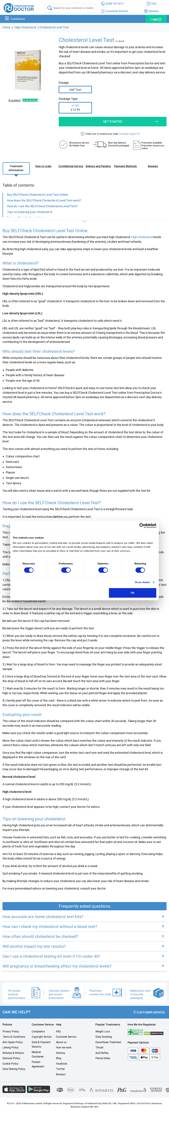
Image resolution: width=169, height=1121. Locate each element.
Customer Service (150, 1012)
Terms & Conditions (13, 1036)
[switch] (66, 570)
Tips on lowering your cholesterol (29, 212)
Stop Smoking (103, 1036)
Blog (58, 1058)
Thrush (99, 1047)
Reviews (61, 1074)
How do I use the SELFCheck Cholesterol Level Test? (42, 206)
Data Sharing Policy (13, 1069)
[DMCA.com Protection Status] (154, 1033)
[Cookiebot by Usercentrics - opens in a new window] (141, 525)
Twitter (60, 1069)
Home (6, 27)
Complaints (38, 1031)
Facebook (61, 1063)
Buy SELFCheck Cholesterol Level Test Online (37, 194)
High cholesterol (25, 27)
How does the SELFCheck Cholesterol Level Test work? (44, 200)
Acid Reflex (102, 1053)
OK (133, 592)
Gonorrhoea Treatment (108, 1042)
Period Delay (102, 1058)
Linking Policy (10, 1047)
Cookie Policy (10, 1063)
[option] (28, 69)
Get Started (112, 121)
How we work (63, 1047)
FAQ (58, 1031)
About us (61, 1042)
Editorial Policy (11, 1058)
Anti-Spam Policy (12, 1042)
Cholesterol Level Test (54, 27)
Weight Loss (102, 1031)
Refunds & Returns (13, 1053)
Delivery (60, 1053)
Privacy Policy (10, 1031)
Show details (142, 582)
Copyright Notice (41, 1036)
